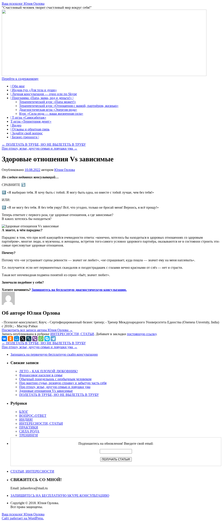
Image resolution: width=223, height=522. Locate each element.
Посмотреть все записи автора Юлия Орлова (37, 330)
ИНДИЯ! (26, 419)
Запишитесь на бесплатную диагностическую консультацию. (79, 290)
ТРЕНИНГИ (28, 435)
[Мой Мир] (16, 338)
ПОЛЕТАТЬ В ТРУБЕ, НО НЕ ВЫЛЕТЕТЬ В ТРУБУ (44, 144)
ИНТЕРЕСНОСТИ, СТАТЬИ (72, 334)
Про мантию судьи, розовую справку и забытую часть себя (62, 383)
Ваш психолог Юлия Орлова (23, 3)
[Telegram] (53, 338)
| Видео (15, 125)
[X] (22, 338)
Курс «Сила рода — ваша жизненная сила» (51, 113)
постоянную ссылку (141, 334)
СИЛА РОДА (29, 431)
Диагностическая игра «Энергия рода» (48, 109)
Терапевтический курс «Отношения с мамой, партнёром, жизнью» (68, 106)
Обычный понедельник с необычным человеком (55, 379)
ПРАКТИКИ (28, 427)
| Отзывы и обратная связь (29, 129)
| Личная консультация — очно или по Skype (43, 94)
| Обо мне (17, 86)
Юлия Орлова (64, 170)
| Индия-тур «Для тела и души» (33, 90)
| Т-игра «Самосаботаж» (28, 117)
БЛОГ (23, 412)
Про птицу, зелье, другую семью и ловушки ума (39, 148)
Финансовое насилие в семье (41, 375)
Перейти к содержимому (20, 79)
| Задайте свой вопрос (26, 133)
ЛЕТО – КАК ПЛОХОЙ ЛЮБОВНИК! (48, 371)
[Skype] (47, 338)
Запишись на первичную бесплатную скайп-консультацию (54, 354)
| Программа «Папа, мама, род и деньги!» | (41, 98)
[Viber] (34, 338)
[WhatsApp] (41, 338)
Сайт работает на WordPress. (23, 518)
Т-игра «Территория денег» (30, 121)
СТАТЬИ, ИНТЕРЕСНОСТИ (32, 471)
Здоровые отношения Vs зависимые (46, 391)
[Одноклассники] (10, 338)
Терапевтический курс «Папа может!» (47, 102)
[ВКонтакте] (4, 338)
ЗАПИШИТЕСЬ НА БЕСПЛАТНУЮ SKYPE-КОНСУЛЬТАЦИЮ (59, 495)
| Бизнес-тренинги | (24, 137)
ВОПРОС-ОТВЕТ (32, 415)
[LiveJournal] (28, 338)
